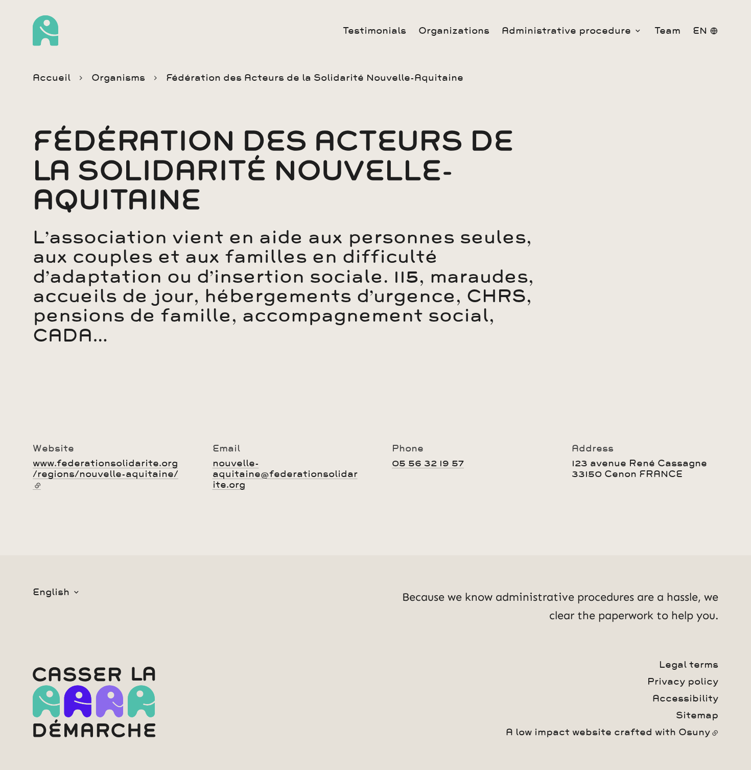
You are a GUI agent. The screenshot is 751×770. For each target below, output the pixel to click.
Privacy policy (682, 681)
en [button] (700, 30)
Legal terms (688, 664)
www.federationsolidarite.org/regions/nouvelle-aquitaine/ (105, 474)
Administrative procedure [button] (566, 30)
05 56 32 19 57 (428, 463)
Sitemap (697, 715)
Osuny (694, 732)
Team (667, 30)
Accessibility (685, 698)
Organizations (453, 30)
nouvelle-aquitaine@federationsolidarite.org (285, 474)
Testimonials (374, 30)
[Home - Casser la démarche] (45, 30)
